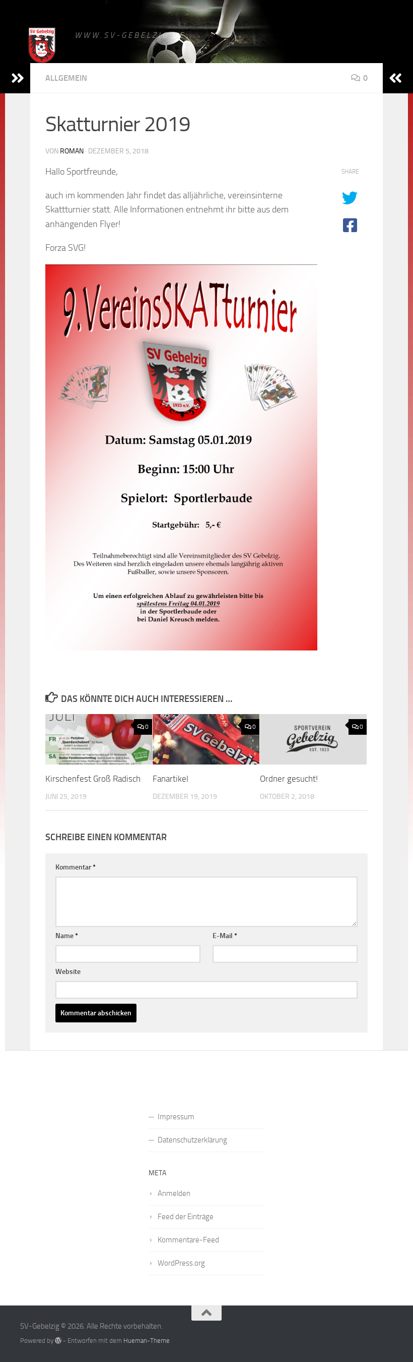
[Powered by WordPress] (58, 1340)
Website (68, 971)
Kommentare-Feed (188, 1239)
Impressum (176, 1116)
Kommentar (75, 867)
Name (66, 936)
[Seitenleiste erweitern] (17, 78)
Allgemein (66, 78)
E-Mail (225, 936)
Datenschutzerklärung (192, 1140)
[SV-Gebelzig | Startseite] (42, 46)
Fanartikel (170, 779)
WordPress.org (181, 1263)
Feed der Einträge (186, 1216)
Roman (72, 151)
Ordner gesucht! (289, 779)
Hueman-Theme (146, 1340)
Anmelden (174, 1193)
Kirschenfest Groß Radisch (93, 779)
